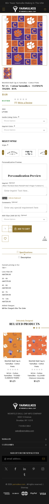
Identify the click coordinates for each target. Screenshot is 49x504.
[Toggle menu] (3, 9)
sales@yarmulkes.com (24, 431)
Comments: (9, 202)
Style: (5, 145)
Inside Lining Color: (10, 117)
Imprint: (8, 183)
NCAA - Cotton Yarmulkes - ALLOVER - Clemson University (36, 375)
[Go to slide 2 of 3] (36, 328)
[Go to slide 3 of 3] (39, 328)
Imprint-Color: (8, 126)
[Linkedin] (24, 469)
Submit (43, 459)
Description (26, 257)
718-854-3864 (24, 426)
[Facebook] (15, 469)
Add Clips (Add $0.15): (14, 215)
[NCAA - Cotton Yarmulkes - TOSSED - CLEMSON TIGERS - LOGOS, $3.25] (12, 345)
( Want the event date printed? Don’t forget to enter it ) (23, 186)
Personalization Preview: (12, 162)
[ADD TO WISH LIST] (5, 238)
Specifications (25, 252)
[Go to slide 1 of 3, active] (34, 328)
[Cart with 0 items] (45, 9)
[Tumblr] (24, 474)
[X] (6, 469)
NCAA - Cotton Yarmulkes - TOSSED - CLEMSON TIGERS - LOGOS (12, 375)
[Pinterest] (33, 469)
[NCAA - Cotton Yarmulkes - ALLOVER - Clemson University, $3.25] (37, 345)
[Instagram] (42, 469)
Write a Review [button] (25, 102)
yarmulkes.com (18, 484)
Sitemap (24, 487)
